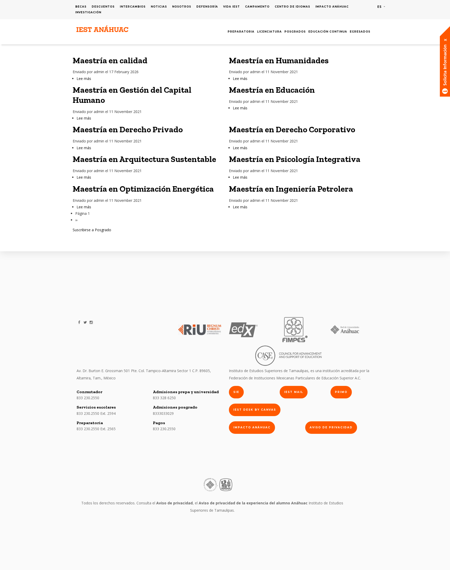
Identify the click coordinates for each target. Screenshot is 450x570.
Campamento (257, 6)
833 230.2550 (88, 397)
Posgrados (295, 31)
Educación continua (327, 31)
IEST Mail (293, 392)
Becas (80, 6)
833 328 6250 (164, 397)
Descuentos (103, 6)
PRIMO (341, 392)
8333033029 (163, 413)
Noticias (159, 6)
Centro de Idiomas (292, 6)
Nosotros (181, 6)
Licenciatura (269, 31)
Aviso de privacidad (331, 427)
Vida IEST (231, 6)
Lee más (84, 78)
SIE (236, 392)
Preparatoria (241, 31)
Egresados (360, 31)
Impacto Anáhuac (332, 6)
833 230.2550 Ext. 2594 (96, 413)
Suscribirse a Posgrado (92, 229)
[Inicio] (103, 29)
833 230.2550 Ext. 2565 (96, 428)
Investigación (88, 12)
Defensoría (207, 6)
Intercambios (133, 6)
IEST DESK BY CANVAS (254, 409)
